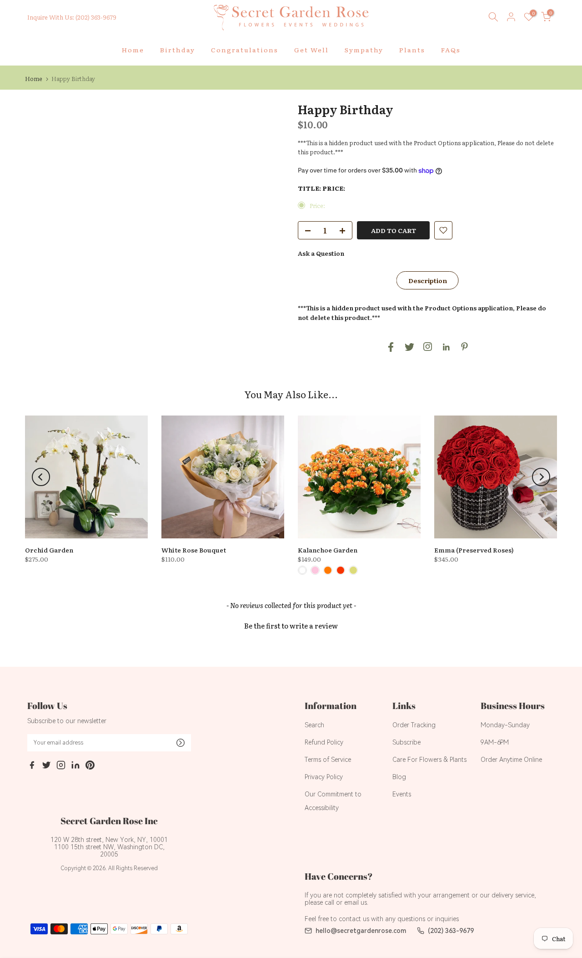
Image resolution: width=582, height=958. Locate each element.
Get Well (311, 49)
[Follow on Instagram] (427, 346)
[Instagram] (60, 766)
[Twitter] (46, 766)
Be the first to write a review (291, 625)
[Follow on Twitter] (409, 347)
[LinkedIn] (75, 766)
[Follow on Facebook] (391, 347)
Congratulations (244, 49)
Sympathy (364, 49)
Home (133, 49)
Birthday (177, 49)
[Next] (541, 477)
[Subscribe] (180, 742)
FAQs (451, 49)
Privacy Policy (324, 777)
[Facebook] (31, 766)
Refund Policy (324, 742)
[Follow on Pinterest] (464, 346)
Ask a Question (321, 253)
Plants (412, 49)
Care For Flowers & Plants (429, 759)
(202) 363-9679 (451, 930)
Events (401, 794)
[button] (291, 624)
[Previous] (41, 477)
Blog (399, 777)
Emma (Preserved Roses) (474, 549)
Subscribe (406, 742)
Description (427, 280)
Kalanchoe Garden (327, 549)
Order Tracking (414, 725)
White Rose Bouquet (193, 549)
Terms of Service (328, 759)
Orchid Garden (49, 549)
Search (314, 725)
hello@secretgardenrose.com (361, 930)
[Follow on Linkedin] (446, 347)
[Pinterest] (90, 766)
